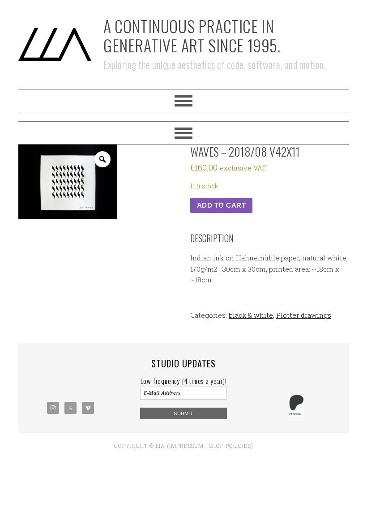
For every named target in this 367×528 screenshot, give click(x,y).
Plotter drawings (303, 315)
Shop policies (230, 445)
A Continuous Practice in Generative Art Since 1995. (192, 35)
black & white (251, 315)
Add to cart (221, 205)
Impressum (186, 445)
